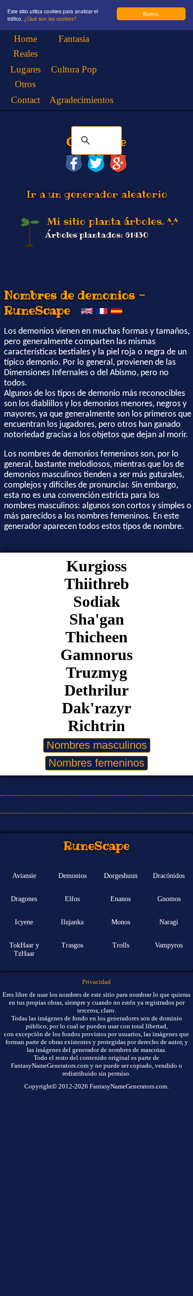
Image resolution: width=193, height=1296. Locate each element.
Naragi (168, 922)
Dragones (24, 899)
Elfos (72, 899)
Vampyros (169, 945)
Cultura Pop (74, 69)
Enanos (120, 899)
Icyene (24, 922)
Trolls (120, 945)
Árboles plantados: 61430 (96, 235)
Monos (120, 922)
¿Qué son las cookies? (50, 18)
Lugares (25, 69)
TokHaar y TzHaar (24, 949)
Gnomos (169, 899)
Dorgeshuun (121, 875)
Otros (25, 84)
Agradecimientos (81, 100)
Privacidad (96, 981)
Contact (25, 100)
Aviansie (24, 875)
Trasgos (72, 945)
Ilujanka (72, 922)
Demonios (72, 875)
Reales (25, 53)
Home (25, 39)
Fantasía (73, 39)
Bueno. (151, 13)
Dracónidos (169, 875)
